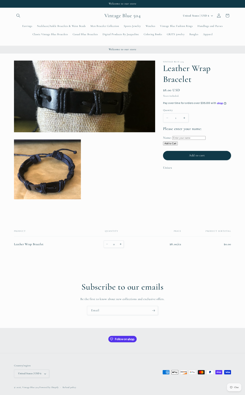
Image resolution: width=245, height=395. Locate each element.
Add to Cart (170, 143)
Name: (167, 138)
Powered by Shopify (49, 387)
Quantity (168, 110)
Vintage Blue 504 (30, 387)
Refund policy (69, 387)
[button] (18, 15)
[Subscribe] (153, 310)
